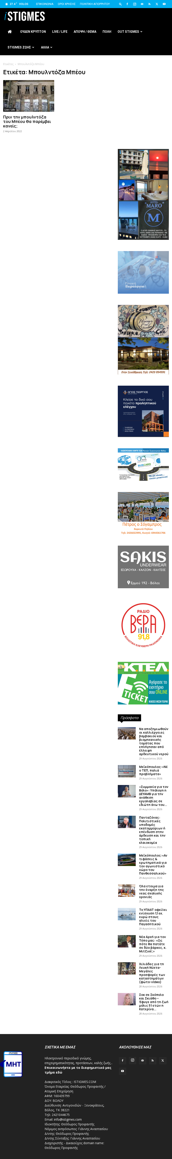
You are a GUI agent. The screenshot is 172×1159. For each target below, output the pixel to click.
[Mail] (142, 4)
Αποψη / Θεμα (85, 31)
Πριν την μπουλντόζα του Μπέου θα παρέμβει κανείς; (27, 121)
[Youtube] (164, 4)
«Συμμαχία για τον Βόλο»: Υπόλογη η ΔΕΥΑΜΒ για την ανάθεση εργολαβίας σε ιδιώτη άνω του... (153, 796)
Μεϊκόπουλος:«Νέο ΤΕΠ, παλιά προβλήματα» (153, 770)
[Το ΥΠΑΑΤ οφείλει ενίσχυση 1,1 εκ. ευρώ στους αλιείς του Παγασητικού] (127, 914)
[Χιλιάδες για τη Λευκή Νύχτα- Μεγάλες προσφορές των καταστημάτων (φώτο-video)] (127, 968)
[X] (156, 4)
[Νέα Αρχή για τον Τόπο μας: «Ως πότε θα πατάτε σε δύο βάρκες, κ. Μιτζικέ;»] (127, 941)
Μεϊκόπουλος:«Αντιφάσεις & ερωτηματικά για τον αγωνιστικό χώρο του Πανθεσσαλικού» (153, 864)
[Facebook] (127, 4)
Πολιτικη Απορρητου (95, 4)
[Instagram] (134, 4)
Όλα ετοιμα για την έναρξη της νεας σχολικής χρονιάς (151, 891)
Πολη (107, 31)
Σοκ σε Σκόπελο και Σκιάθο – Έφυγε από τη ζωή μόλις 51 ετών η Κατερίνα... (153, 1002)
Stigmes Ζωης (19, 47)
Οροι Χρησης (67, 4)
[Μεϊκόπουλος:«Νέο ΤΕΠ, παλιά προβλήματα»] (127, 771)
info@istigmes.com (68, 1119)
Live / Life (59, 31)
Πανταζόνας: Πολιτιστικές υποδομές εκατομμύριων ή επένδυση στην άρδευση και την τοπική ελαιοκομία (152, 830)
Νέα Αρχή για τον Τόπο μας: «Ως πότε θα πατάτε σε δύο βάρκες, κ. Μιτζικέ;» (152, 944)
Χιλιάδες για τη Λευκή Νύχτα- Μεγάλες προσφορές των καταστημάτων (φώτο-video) (152, 973)
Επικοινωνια (45, 4)
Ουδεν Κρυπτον (33, 31)
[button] (120, 4)
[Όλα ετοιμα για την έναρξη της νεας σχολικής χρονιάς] (127, 890)
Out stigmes (128, 31)
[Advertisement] (143, 116)
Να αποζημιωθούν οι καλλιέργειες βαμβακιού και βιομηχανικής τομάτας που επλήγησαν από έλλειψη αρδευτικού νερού (153, 741)
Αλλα (45, 47)
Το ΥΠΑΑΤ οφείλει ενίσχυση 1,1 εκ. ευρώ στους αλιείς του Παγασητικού (153, 917)
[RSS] (149, 4)
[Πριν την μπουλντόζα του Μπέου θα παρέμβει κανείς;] (28, 96)
